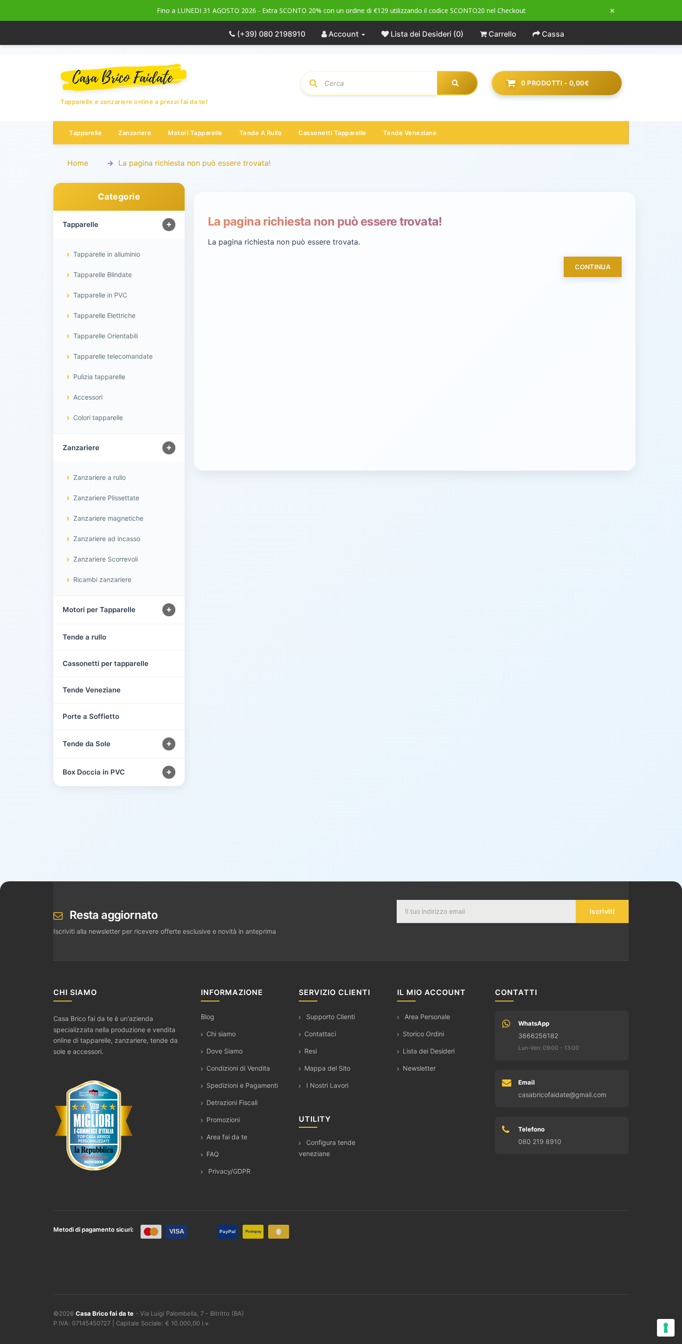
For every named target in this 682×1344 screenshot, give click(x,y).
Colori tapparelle (98, 417)
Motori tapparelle (195, 132)
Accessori (88, 397)
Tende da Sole (86, 743)
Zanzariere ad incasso (106, 539)
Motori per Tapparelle (99, 609)
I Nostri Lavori (326, 1085)
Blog (207, 1017)
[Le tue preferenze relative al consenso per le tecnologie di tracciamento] (666, 1328)
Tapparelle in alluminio (106, 254)
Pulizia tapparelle (99, 377)
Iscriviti (602, 911)
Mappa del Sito (327, 1068)
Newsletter (419, 1068)
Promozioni (223, 1120)
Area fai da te (226, 1137)
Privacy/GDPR (228, 1171)
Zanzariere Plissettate (106, 498)
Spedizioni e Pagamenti (242, 1085)
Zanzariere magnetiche (108, 518)
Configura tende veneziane (327, 1147)
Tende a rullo (260, 132)
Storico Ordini (423, 1034)
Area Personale (426, 1017)
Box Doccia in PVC (94, 772)
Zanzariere (134, 132)
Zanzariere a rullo (99, 477)
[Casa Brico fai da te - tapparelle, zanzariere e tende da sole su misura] (173, 77)
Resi (310, 1051)
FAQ (212, 1154)
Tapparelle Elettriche (104, 315)
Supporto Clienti (329, 1017)
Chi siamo (221, 1034)
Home (77, 163)
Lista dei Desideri (429, 1051)
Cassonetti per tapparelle (105, 663)
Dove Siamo (224, 1051)
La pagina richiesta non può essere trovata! (194, 163)
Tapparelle (85, 132)
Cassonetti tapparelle (332, 132)
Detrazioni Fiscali (231, 1102)
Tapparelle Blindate (102, 274)
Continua (593, 267)
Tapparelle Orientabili (105, 336)
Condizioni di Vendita (238, 1068)
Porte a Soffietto (91, 716)
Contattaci (320, 1034)
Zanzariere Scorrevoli (105, 559)
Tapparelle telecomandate (113, 356)
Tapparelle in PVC (100, 295)
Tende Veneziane (92, 689)
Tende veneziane (410, 132)
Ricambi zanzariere (102, 579)
